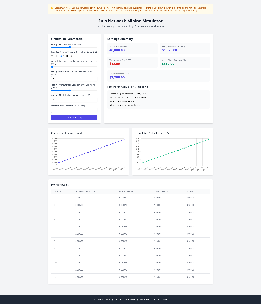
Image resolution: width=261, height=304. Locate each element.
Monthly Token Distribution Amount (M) (69, 105)
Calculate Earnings (74, 117)
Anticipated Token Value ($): (66, 44)
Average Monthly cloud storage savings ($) (70, 95)
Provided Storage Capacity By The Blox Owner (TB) (74, 52)
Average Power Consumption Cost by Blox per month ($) (72, 72)
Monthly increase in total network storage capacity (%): (74, 62)
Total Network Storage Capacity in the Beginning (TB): (73, 86)
